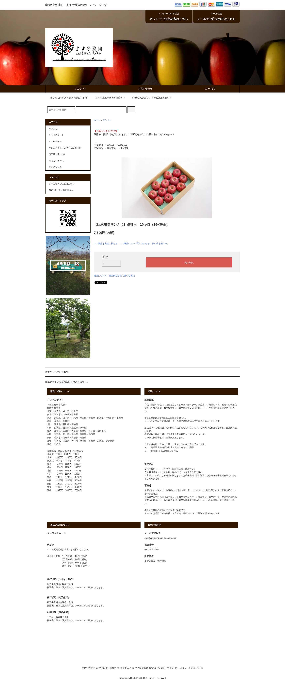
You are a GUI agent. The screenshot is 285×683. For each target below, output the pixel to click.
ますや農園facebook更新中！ (110, 97)
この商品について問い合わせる (135, 243)
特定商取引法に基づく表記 (122, 275)
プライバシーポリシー (178, 668)
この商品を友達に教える (105, 243)
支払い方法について (91, 668)
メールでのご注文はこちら (62, 184)
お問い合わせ (145, 88)
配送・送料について (113, 668)
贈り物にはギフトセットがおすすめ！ (69, 97)
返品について (100, 275)
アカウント (80, 88)
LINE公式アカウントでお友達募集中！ (152, 97)
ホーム (97, 120)
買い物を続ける (159, 243)
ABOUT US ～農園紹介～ (61, 190)
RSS (192, 668)
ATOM (200, 668)
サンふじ (107, 120)
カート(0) (210, 88)
